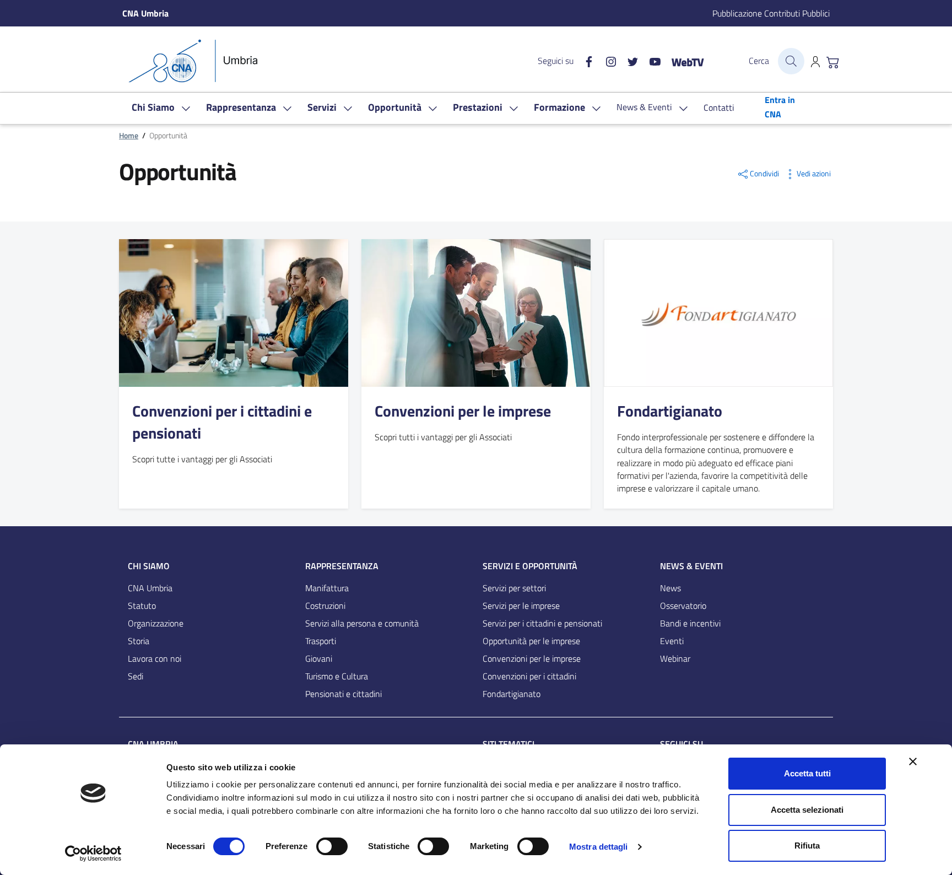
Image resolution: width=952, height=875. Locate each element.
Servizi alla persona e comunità (362, 623)
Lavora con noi (154, 658)
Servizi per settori (514, 588)
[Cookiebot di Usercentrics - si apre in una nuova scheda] (93, 853)
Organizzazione (155, 623)
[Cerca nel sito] (791, 61)
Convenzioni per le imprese (463, 411)
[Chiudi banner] (913, 761)
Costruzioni (325, 605)
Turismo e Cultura (336, 676)
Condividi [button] (764, 174)
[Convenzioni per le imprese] (476, 312)
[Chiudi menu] (936, 25)
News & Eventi (691, 565)
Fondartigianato (669, 411)
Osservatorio (683, 605)
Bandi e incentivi (690, 623)
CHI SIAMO (149, 565)
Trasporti (320, 640)
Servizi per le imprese (521, 605)
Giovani (318, 658)
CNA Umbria (150, 588)
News (670, 588)
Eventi (672, 640)
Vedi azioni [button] (814, 174)
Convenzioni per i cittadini (529, 676)
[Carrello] (833, 61)
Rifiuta (807, 845)
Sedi (135, 676)
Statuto (142, 605)
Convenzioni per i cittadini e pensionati (222, 422)
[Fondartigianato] (718, 312)
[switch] (332, 846)
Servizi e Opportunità (530, 565)
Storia (138, 640)
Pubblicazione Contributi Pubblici (771, 13)
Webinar (675, 658)
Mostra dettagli (598, 846)
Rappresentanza (341, 565)
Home (128, 135)
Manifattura (327, 588)
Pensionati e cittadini (343, 693)
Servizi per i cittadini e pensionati (542, 623)
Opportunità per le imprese (531, 640)
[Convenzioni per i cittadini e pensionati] (233, 312)
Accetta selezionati (807, 809)
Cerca (759, 60)
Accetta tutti (807, 773)
